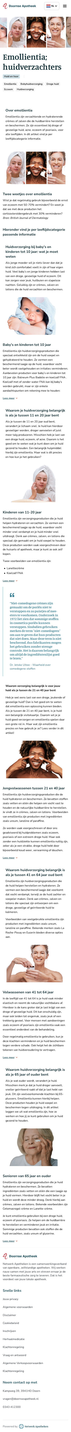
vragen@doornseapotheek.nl (21, 1399)
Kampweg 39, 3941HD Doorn (21, 1391)
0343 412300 (12, 1407)
